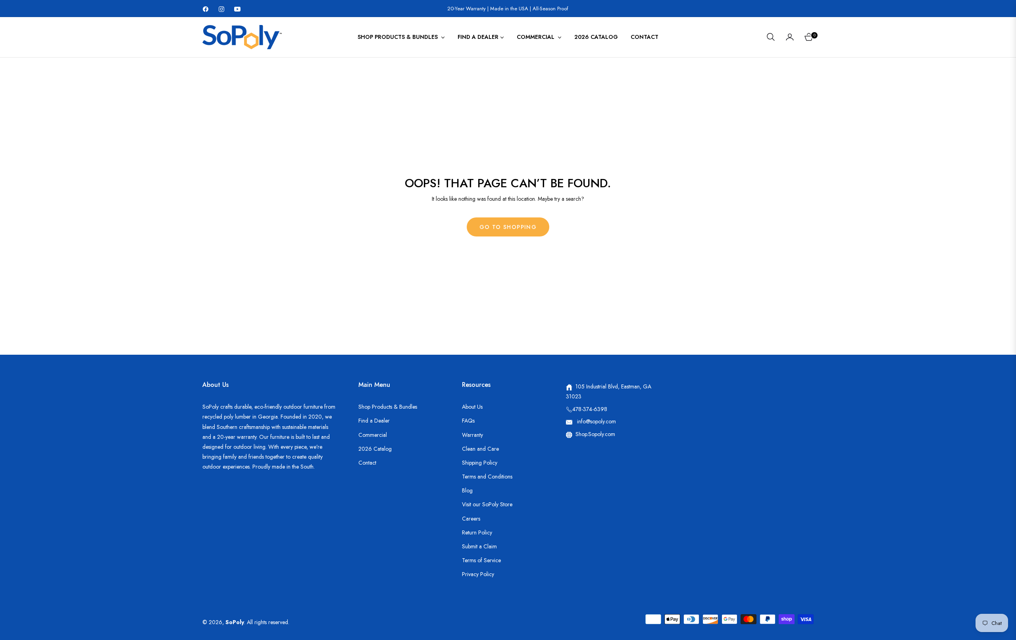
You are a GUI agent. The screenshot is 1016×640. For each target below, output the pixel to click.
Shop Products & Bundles (387, 407)
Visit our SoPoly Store (487, 504)
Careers (471, 519)
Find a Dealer (374, 421)
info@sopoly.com (595, 421)
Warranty (472, 435)
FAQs (468, 421)
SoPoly (234, 622)
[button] (770, 37)
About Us (472, 407)
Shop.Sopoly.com (595, 434)
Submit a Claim (479, 546)
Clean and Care (480, 449)
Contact (367, 463)
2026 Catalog (375, 449)
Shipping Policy (479, 463)
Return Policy (477, 532)
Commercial (372, 435)
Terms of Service (481, 560)
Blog (467, 490)
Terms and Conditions (487, 476)
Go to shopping (508, 227)
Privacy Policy (478, 574)
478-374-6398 (589, 409)
